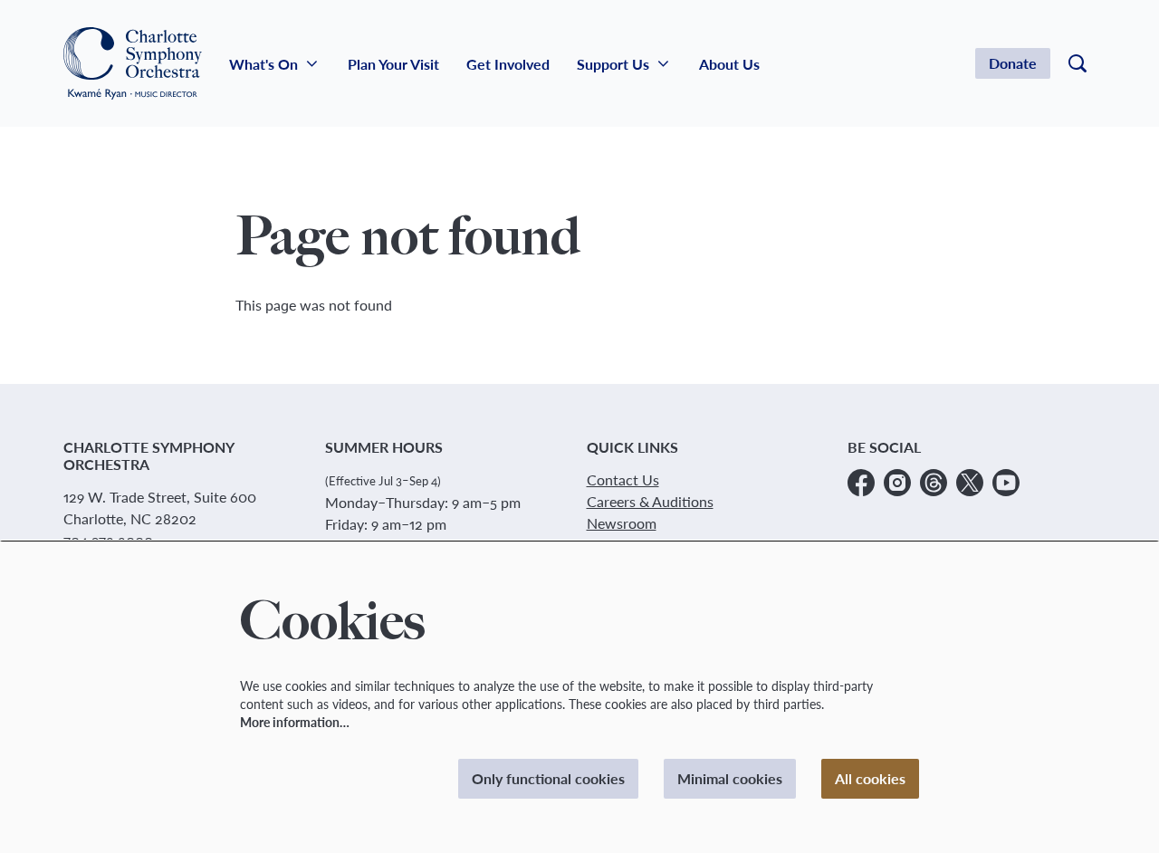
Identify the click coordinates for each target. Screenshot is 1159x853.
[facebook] (861, 482)
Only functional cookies (548, 778)
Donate (1013, 63)
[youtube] (1006, 482)
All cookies (870, 778)
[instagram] (897, 482)
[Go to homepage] (132, 63)
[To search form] (1077, 63)
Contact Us (623, 479)
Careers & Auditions (650, 501)
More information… (295, 722)
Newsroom (621, 523)
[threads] (933, 482)
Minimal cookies (729, 778)
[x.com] (969, 482)
